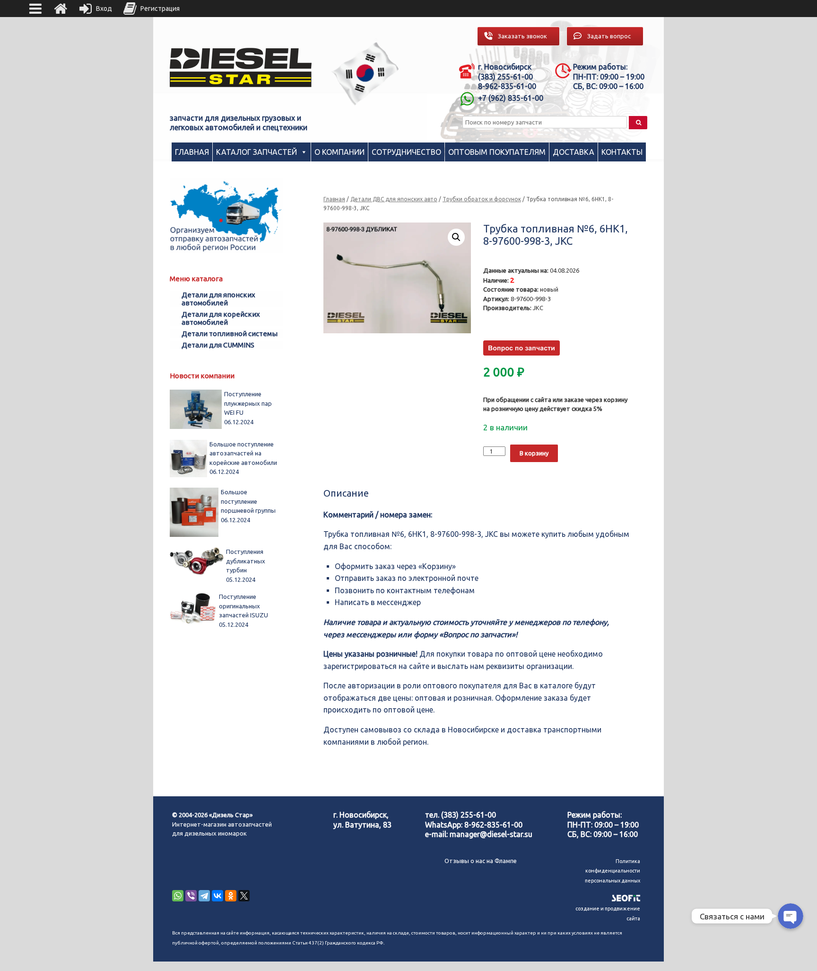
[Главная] (60, 8)
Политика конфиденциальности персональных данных (612, 870)
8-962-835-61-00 (493, 824)
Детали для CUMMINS (218, 345)
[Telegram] (204, 895)
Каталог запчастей (256, 152)
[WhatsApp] (177, 895)
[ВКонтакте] (217, 895)
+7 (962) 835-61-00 (510, 98)
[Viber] (191, 895)
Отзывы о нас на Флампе (480, 860)
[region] (365, 73)
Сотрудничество (406, 152)
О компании (339, 152)
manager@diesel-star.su (491, 834)
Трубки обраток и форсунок (482, 199)
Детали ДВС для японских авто (393, 199)
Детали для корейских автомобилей (221, 318)
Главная (192, 152)
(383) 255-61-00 (468, 815)
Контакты (622, 152)
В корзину (534, 453)
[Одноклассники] (230, 895)
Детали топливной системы (230, 334)
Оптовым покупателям (497, 152)
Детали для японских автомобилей (218, 299)
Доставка (573, 152)
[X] (244, 895)
